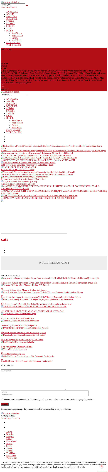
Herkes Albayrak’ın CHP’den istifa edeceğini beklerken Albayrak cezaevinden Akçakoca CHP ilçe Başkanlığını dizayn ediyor (53, 52)
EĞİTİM (10, 21)
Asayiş (9, 432)
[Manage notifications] (102, 466)
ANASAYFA (12, 12)
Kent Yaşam (17, 33)
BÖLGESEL (11, 19)
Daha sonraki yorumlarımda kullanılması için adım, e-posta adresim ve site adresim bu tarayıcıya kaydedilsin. (49, 399)
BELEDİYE (11, 16)
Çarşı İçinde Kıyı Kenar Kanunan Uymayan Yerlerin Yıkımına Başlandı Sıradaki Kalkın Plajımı (41, 297)
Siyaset (9, 448)
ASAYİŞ (10, 14)
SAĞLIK (10, 26)
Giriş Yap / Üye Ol (9, 7)
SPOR (9, 28)
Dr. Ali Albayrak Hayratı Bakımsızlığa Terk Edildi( (22, 340)
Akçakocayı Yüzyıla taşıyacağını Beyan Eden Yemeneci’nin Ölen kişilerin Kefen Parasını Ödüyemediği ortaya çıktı (49, 283)
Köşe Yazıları (17, 35)
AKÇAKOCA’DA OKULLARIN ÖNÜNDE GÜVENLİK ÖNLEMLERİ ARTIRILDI (38, 198)
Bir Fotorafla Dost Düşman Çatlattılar (16, 347)
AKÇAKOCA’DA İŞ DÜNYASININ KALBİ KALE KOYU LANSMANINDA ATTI (38, 56)
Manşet (9, 444)
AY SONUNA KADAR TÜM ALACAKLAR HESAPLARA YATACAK (32, 311)
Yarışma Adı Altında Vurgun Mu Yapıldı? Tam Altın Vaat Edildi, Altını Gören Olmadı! (37, 174)
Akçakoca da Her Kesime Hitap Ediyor (17, 318)
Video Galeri (11, 458)
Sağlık (9, 446)
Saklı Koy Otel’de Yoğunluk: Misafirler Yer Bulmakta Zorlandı (27, 59)
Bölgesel (10, 436)
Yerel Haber (17, 40)
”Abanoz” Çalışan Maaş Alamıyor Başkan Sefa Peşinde (24, 290)
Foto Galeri (11, 455)
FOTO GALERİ (13, 42)
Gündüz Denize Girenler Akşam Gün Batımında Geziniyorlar (26, 361)
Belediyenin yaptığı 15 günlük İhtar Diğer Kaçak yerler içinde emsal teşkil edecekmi (36, 304)
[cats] (34, 233)
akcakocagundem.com (10, 418)
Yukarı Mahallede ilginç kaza (13, 354)
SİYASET (10, 24)
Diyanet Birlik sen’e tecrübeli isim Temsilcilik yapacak (23, 332)
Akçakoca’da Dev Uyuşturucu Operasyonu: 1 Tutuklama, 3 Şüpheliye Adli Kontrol (36, 54)
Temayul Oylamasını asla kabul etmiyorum (19, 325)
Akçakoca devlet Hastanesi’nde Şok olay (18, 184)
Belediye (10, 434)
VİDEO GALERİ (13, 45)
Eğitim (9, 439)
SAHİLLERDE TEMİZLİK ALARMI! (17, 61)
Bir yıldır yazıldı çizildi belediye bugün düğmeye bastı (23, 179)
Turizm (15, 38)
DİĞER (9, 31)
